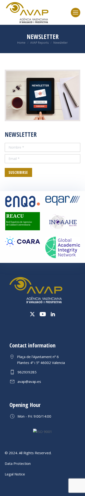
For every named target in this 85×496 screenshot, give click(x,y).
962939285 (27, 372)
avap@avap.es (29, 381)
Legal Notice (15, 474)
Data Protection (18, 463)
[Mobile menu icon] (75, 12)
